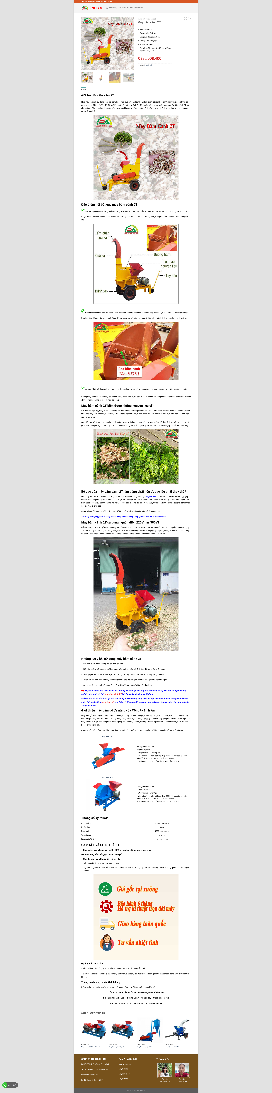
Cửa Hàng (122, 8)
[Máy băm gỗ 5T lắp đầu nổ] (94, 1030)
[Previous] (85, 43)
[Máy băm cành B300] (178, 1030)
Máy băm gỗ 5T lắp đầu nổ (90, 1047)
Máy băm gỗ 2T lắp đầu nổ (118, 1047)
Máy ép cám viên (125, 1064)
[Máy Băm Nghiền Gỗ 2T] (150, 1030)
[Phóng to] (84, 68)
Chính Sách (138, 8)
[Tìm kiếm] (107, 8)
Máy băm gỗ (151, 19)
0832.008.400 (149, 58)
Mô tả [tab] (83, 89)
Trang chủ (141, 19)
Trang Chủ (113, 8)
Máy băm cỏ (123, 1079)
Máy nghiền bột (124, 1074)
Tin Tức (130, 8)
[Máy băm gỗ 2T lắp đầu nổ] (122, 1030)
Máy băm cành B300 (172, 1047)
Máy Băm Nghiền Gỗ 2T (145, 1047)
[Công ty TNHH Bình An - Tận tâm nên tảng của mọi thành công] (92, 8)
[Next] (131, 43)
